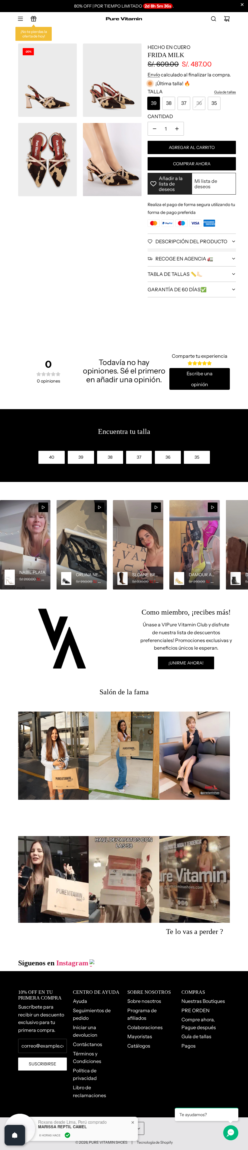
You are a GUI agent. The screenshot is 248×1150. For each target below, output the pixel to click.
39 (154, 103)
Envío (154, 75)
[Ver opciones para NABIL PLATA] (25, 545)
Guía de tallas (225, 92)
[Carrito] (226, 18)
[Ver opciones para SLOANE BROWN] (138, 545)
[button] (6, 544)
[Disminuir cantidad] (154, 128)
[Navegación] (20, 18)
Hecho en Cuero (169, 47)
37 (184, 103)
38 (168, 103)
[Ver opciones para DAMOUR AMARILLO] (194, 545)
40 (51, 457)
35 (214, 103)
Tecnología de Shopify (155, 1142)
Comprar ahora (191, 163)
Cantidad (160, 116)
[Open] (15, 1135)
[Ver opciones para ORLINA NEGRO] (82, 545)
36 (199, 103)
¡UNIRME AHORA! (186, 663)
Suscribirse (42, 1064)
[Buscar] (213, 18)
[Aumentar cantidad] (177, 128)
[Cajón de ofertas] (33, 18)
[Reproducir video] (43, 507)
